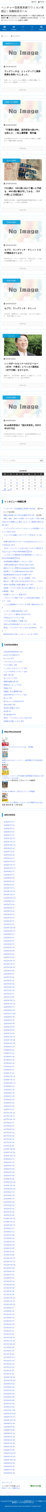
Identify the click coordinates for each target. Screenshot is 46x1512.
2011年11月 (9, 1341)
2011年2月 (9, 1371)
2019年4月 (9, 1063)
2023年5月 (9, 911)
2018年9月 (9, 1086)
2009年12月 (9, 1413)
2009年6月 (9, 1433)
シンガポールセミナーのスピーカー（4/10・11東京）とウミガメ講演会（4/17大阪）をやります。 (21, 366)
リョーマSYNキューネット (15, 672)
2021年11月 (9, 964)
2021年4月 (9, 987)
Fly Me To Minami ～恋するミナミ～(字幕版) (18, 791)
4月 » (9, 490)
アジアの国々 (10, 665)
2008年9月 (9, 1463)
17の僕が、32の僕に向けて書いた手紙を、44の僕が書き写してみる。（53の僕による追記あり (22, 191)
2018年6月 (9, 1093)
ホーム (5, 36)
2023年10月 (9, 898)
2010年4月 (9, 1400)
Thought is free (35, 1506)
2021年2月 (9, 994)
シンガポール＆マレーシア (15, 668)
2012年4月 (9, 1324)
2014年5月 (9, 1242)
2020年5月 (9, 1020)
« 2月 (4, 490)
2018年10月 (9, 1083)
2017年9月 (9, 1123)
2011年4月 (9, 1364)
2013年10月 (9, 1265)
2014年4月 (9, 1245)
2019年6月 (9, 1056)
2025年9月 (9, 848)
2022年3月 (9, 951)
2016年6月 (9, 1166)
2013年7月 (9, 1275)
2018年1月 (9, 1109)
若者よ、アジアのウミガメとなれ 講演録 (17, 747)
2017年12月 (9, 1113)
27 (11, 489)
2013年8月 (9, 1271)
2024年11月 (9, 865)
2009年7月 (9, 1430)
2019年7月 (9, 1053)
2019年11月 (9, 1040)
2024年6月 (9, 878)
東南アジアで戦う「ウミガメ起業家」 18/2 (20, 578)
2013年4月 (9, 1285)
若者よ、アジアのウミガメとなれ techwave (20, 627)
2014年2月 (9, 1252)
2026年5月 (9, 825)
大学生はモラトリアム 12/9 (14, 618)
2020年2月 (9, 1030)
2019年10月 (9, 1043)
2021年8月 (9, 974)
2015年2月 (9, 1212)
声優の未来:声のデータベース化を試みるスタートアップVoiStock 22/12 (23, 543)
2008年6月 (9, 1473)
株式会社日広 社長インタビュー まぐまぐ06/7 (21, 634)
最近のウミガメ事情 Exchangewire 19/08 (19, 568)
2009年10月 (10, 1420)
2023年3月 (9, 918)
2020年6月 (9, 1017)
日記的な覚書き (11, 708)
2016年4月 (9, 1172)
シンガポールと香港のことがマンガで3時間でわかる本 (22, 802)
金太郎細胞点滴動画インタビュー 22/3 (18, 561)
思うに (8, 698)
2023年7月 (9, 904)
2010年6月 (9, 1394)
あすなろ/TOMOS (11, 655)
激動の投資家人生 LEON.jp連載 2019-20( (19, 515)
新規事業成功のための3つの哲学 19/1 (17, 575)
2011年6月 (9, 1357)
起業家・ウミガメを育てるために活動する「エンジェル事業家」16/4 (22, 589)
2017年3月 (9, 1139)
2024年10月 (9, 868)
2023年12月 (9, 891)
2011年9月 (9, 1347)
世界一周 (9, 675)
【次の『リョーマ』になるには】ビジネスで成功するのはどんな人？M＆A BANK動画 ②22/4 (22, 549)
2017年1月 (9, 1146)
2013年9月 (9, 1268)
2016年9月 (9, 1159)
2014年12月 (9, 1218)
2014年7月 (9, 1235)
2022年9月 (9, 934)
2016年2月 (9, 1179)
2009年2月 (9, 1447)
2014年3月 (9, 1248)
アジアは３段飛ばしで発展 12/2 (15, 621)
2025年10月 (9, 845)
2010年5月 (9, 1397)
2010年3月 (9, 1404)
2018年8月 (9, 1090)
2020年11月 (9, 1004)
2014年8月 (9, 1232)
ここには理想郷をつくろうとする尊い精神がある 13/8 (22, 606)
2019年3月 (9, 1066)
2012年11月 (9, 1301)
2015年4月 (9, 1205)
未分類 (7, 711)
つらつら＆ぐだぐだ (13, 662)
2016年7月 (9, 1162)
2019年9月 (9, 1047)
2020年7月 (9, 1014)
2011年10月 (9, 1344)
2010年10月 (9, 1380)
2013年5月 (9, 1281)
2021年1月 (9, 997)
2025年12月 (9, 838)
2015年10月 (9, 1189)
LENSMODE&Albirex (13, 652)
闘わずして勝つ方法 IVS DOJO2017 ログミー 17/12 (23, 581)
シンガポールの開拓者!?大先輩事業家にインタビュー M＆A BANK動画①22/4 (22, 556)
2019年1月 (9, 1073)
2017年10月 (9, 1119)
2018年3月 (9, 1103)
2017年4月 (9, 1136)
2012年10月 (9, 1304)
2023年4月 (9, 914)
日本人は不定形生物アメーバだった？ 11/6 (20, 624)
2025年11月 (9, 842)
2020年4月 (9, 1023)
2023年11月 (9, 895)
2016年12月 (9, 1149)
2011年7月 (9, 1354)
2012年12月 (9, 1298)
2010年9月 (9, 1384)
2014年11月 (9, 1222)
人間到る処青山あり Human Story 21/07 (19, 565)
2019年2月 (9, 1070)
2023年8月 (9, 901)
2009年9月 (9, 1423)
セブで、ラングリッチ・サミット (20, 308)
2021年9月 (9, 971)
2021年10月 (9, 967)
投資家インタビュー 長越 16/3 (15, 594)
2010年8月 (9, 1387)
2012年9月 (9, 1308)
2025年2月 (9, 858)
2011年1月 (9, 1374)
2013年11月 (9, 1261)
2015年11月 (9, 1185)
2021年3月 (9, 990)
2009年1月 (9, 1450)
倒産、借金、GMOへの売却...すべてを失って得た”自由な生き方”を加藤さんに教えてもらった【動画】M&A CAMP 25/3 (23, 521)
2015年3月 (9, 1209)
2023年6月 (9, 908)
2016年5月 (9, 1169)
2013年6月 (9, 1278)
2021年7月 (9, 977)
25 (41, 486)
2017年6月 (9, 1129)
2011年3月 (9, 1367)
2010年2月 (9, 1407)
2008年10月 (10, 1460)
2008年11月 (9, 1456)
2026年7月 (9, 822)
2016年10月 (9, 1156)
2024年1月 (9, 888)
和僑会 (8, 688)
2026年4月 (9, 828)
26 (5, 489)
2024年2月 (9, 885)
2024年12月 (9, 861)
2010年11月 (9, 1377)
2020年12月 (9, 1000)
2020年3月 (9, 1027)
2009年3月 (9, 1443)
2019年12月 (9, 1037)
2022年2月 (9, 954)
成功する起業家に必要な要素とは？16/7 (18, 585)
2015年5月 (9, 1202)
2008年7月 (9, 1470)
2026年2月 (9, 832)
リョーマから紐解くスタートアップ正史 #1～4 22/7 (22, 536)
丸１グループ (10, 678)
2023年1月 (9, 924)
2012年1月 (9, 1334)
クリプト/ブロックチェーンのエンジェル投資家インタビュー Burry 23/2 (23, 530)
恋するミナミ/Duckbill (14, 701)
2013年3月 (9, 1288)
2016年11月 (9, 1152)
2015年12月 (9, 1182)
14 (17, 483)
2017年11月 (9, 1116)
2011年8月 (9, 1351)
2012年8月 (9, 1311)
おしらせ (9, 658)
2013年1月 (9, 1294)
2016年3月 (9, 1175)
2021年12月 (9, 961)
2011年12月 (9, 1337)
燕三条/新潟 (10, 715)
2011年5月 (9, 1361)
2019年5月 (9, 1060)
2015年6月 (9, 1199)
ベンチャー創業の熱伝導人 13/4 (15, 611)
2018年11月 (9, 1080)
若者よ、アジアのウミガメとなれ (18, 718)
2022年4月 (9, 947)
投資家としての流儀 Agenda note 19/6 (18, 571)
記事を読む (23, 90)
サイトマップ (7, 1482)
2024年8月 (9, 871)
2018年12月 (9, 1076)
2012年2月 (9, 1331)
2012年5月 (9, 1321)
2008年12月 (9, 1453)
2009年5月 (9, 1437)
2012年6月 (9, 1318)
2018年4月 (9, 1099)
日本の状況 (9, 705)
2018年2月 (9, 1106)
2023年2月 (9, 921)
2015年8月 (9, 1195)
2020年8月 (9, 1010)
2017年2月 (9, 1142)
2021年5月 (9, 984)
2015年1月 (9, 1215)
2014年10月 (9, 1225)
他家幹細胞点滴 (11, 681)
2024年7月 (9, 875)
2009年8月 (9, 1427)
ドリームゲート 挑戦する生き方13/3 (17, 614)
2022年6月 (9, 941)
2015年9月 (9, 1192)
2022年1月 (9, 957)
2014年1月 (9, 1255)
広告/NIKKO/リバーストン (15, 695)
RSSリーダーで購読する (11, 1488)
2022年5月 (9, 944)
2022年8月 (9, 938)
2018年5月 (9, 1096)
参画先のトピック (12, 685)
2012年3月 (9, 1328)
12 (5, 483)
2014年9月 (9, 1228)
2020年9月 (9, 1007)
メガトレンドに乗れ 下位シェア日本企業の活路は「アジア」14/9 (23, 599)
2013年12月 (9, 1258)
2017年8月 (9, 1126)
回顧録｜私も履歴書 (13, 691)
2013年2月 (9, 1291)
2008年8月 (9, 1466)
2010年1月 (9, 1410)
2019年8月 (9, 1050)
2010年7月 (9, 1390)
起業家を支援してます (14, 721)
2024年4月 (9, 881)
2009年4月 (9, 1440)
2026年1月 (9, 835)
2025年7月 (9, 852)
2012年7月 (9, 1314)
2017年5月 (9, 1133)
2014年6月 (9, 1238)
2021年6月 (9, 980)
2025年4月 (9, 855)
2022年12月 (9, 928)
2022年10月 (9, 931)
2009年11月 (9, 1417)
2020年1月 (9, 1033)
